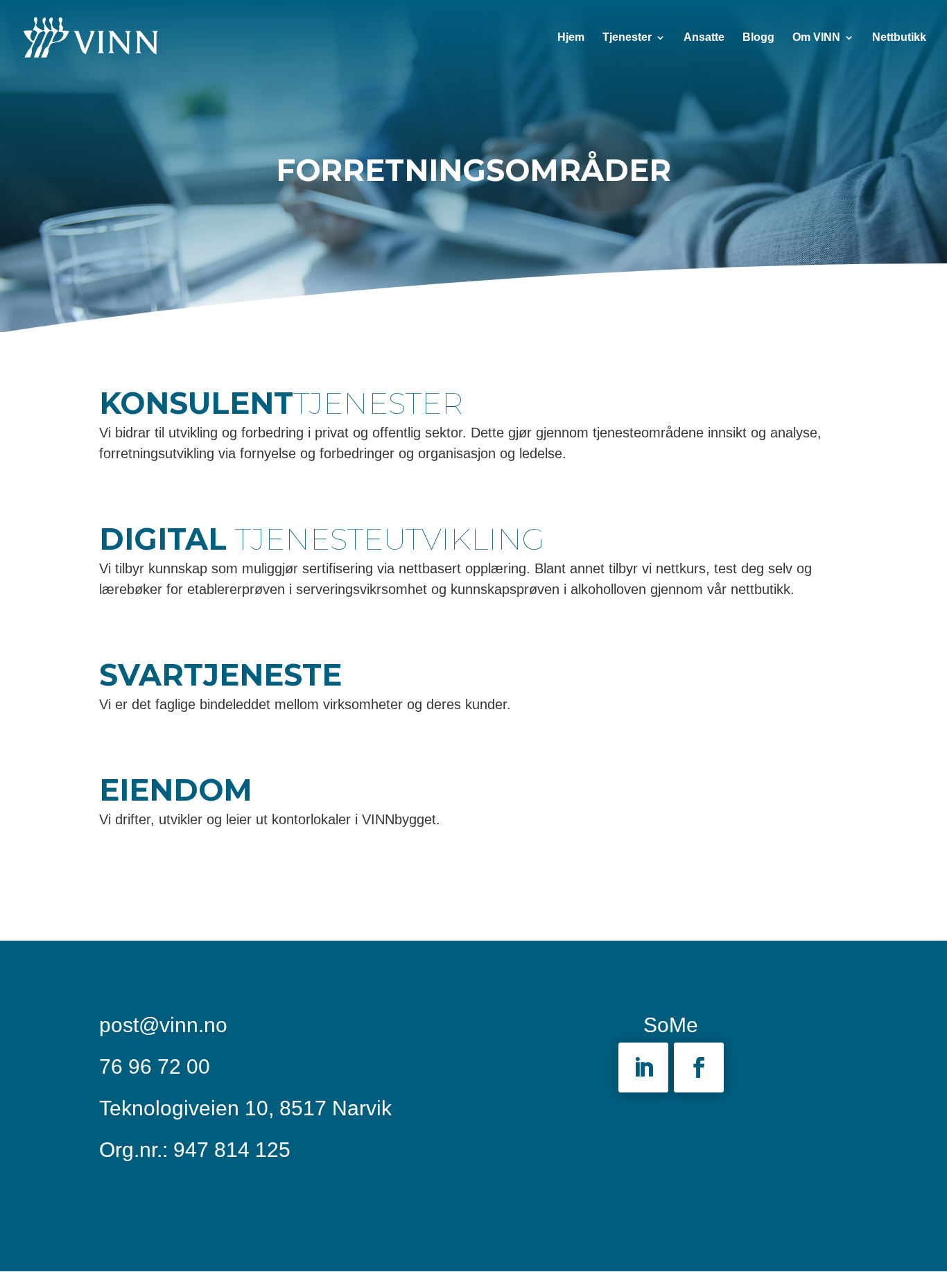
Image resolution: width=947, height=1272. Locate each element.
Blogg (758, 38)
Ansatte (704, 38)
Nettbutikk (899, 38)
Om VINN (816, 38)
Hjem (570, 38)
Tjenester (627, 38)
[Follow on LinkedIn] (643, 1067)
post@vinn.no (163, 1024)
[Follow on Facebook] (699, 1067)
